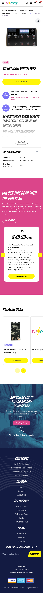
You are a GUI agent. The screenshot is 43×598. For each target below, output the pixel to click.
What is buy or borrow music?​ (21, 435)
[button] (37, 20)
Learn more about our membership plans (25, 98)
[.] (21, 429)
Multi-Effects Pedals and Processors (15, 13)
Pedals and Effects (9, 11)
